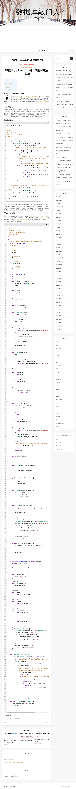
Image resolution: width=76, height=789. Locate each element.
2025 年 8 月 (59, 213)
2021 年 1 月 (59, 329)
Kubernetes (59, 369)
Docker (58, 341)
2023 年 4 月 (59, 247)
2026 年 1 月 (59, 203)
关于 (32, 50)
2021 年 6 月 (59, 315)
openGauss (59, 392)
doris (57, 345)
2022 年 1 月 (59, 292)
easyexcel (58, 348)
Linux (57, 372)
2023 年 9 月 (59, 237)
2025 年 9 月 (59, 210)
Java (22, 67)
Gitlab (57, 355)
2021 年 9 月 (59, 305)
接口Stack (19, 219)
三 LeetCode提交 (9, 89)
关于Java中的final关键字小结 (63, 101)
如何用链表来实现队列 (26, 740)
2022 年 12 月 (59, 258)
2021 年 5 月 (59, 319)
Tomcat (58, 409)
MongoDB (58, 379)
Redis (57, 406)
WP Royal (13, 786)
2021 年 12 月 (59, 295)
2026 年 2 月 (59, 200)
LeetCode (11, 718)
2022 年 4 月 (59, 285)
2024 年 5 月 (59, 227)
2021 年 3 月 (59, 326)
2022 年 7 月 (59, 275)
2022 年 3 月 (59, 288)
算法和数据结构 (40, 50)
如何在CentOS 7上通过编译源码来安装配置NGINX (64, 140)
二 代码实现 (7, 87)
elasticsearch (59, 352)
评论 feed (58, 446)
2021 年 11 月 (59, 298)
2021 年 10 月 (59, 302)
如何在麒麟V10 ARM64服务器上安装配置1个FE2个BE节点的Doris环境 (64, 87)
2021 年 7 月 (59, 312)
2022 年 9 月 (59, 268)
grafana (58, 358)
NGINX (57, 389)
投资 (57, 420)
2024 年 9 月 (59, 220)
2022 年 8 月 (59, 271)
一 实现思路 (7, 85)
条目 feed (58, 442)
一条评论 (47, 722)
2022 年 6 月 (59, 278)
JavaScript (58, 365)
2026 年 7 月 (59, 196)
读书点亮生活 (59, 426)
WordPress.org (60, 449)
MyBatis (58, 382)
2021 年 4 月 (59, 322)
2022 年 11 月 (59, 261)
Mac (57, 375)
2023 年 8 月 (59, 241)
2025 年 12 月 (59, 207)
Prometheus (59, 403)
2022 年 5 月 (59, 281)
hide (13, 81)
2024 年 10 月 (59, 217)
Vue (57, 413)
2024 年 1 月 (59, 234)
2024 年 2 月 (59, 230)
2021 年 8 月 (59, 309)
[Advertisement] (38, 37)
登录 (16, 776)
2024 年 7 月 (59, 224)
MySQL (58, 386)
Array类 (25, 219)
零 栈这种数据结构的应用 (10, 84)
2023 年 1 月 (59, 254)
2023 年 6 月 (59, 244)
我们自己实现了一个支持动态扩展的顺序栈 (26, 96)
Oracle (57, 396)
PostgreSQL (59, 399)
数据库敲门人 (38, 11)
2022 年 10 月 (59, 264)
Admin (8, 722)
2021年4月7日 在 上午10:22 (9, 759)
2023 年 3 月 (59, 251)
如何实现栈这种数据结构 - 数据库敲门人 (14, 762)
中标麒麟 (58, 416)
